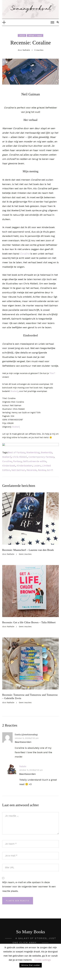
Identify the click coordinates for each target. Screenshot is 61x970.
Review (42, 470)
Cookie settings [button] (42, 960)
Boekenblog (33, 452)
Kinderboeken (24, 465)
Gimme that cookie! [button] (30, 965)
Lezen (37, 465)
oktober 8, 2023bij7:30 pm (31, 770)
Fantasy (17, 461)
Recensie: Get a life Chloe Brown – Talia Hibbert (29, 622)
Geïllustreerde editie (34, 461)
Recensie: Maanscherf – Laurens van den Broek (28, 549)
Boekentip (46, 452)
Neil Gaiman (18, 470)
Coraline (25, 253)
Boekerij (14, 391)
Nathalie (22, 766)
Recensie (32, 470)
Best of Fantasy (16, 452)
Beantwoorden (23, 742)
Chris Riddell (20, 456)
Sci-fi (50, 470)
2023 (22, 35)
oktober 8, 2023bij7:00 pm (26, 738)
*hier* (52, 373)
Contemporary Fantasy (41, 456)
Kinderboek (8, 465)
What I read (35, 35)
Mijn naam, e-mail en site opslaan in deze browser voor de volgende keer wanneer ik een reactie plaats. (29, 886)
